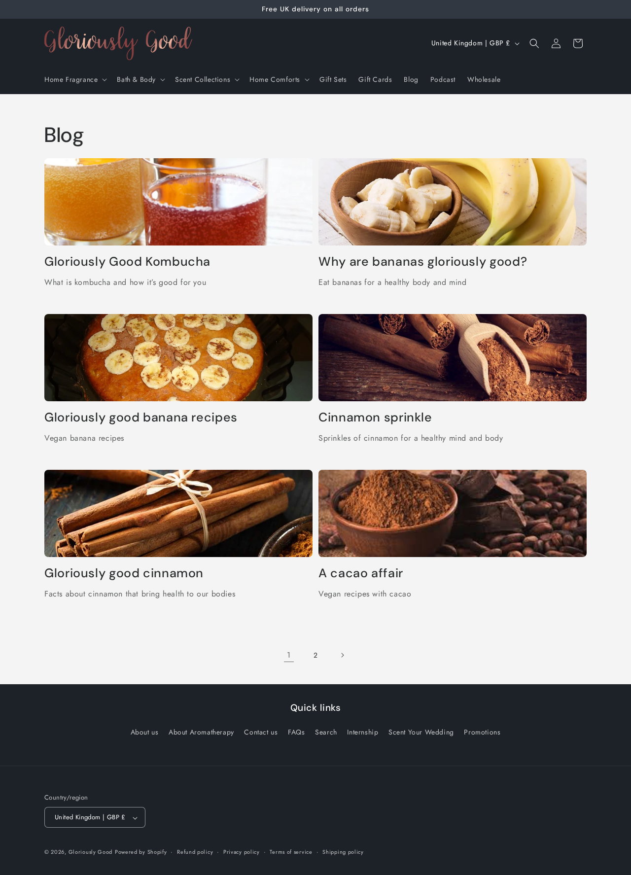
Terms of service (291, 852)
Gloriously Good (91, 852)
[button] (74, 79)
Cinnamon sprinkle (375, 417)
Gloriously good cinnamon (124, 573)
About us (145, 732)
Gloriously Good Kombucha (127, 262)
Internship (362, 732)
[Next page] (342, 655)
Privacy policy (241, 852)
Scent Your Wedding (421, 732)
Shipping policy (343, 852)
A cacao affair (360, 573)
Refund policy (195, 852)
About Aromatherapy (201, 732)
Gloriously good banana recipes (141, 417)
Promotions (482, 732)
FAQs (296, 732)
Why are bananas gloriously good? (422, 262)
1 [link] (289, 655)
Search (326, 732)
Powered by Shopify (141, 852)
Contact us (261, 732)
